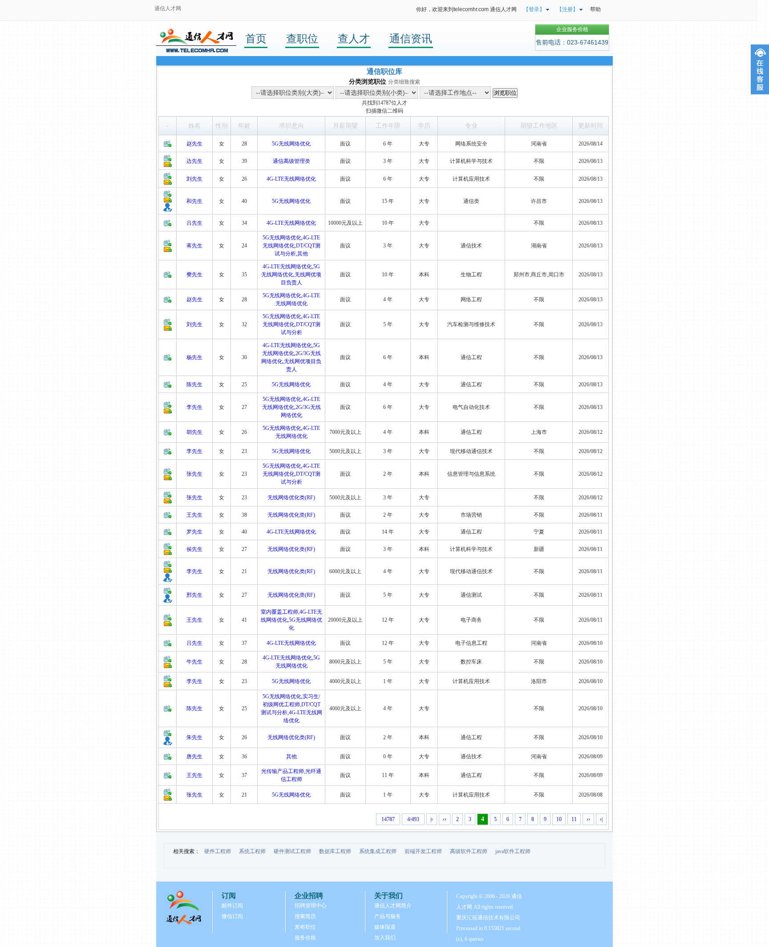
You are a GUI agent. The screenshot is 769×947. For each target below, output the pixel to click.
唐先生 (194, 756)
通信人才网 (167, 8)
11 (574, 819)
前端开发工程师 (423, 851)
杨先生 (194, 357)
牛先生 (194, 662)
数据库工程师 (335, 851)
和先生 (194, 201)
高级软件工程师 (468, 851)
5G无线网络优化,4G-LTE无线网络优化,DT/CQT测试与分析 (291, 324)
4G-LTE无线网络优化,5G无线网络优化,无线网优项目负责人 (291, 274)
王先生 (194, 515)
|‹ (431, 819)
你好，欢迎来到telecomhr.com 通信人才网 (466, 9)
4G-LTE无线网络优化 (291, 179)
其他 (291, 756)
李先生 (194, 407)
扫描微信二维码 (384, 111)
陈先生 (194, 384)
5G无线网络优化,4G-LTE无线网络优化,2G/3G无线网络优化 (291, 407)
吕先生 (194, 223)
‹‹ (444, 819)
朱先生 (194, 737)
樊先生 (194, 274)
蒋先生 (194, 246)
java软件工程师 (512, 851)
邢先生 (194, 595)
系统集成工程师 (378, 851)
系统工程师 (252, 851)
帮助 (595, 9)
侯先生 (194, 549)
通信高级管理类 (291, 161)
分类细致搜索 (404, 82)
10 (559, 819)
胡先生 (194, 432)
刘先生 (194, 179)
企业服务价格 (572, 29)
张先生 (194, 474)
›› (588, 819)
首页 (256, 38)
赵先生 (194, 144)
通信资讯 (410, 38)
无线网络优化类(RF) (291, 497)
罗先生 (194, 532)
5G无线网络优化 (291, 144)
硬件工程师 (217, 851)
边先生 (194, 161)
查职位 (302, 38)
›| (601, 819)
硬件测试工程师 (292, 851)
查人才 (354, 38)
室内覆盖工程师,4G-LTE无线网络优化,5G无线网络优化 (291, 620)
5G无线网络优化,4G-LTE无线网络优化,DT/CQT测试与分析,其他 (291, 246)
